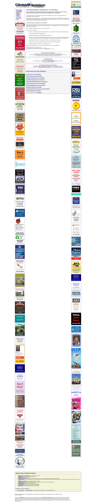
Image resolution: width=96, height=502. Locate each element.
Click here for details (20, 71)
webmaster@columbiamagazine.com (46, 497)
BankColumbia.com (76, 32)
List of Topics (18, 16)
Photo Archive (18, 17)
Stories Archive (18, 18)
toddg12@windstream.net (52, 60)
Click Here (76, 394)
